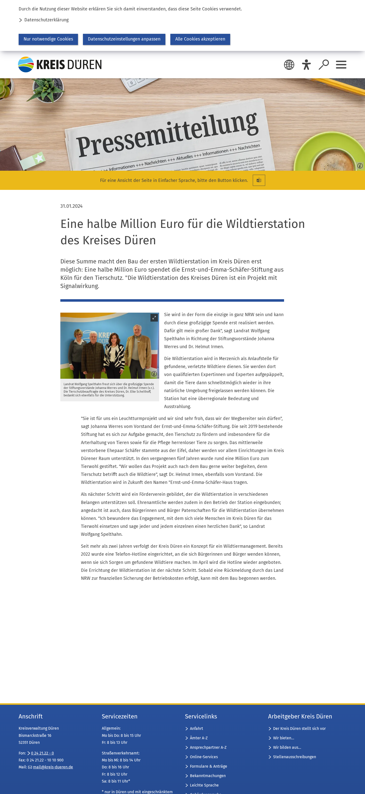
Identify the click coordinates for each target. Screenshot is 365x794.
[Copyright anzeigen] (359, 165)
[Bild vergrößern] (109, 346)
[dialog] (182, 25)
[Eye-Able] (306, 64)
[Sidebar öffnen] (341, 64)
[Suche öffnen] (324, 64)
